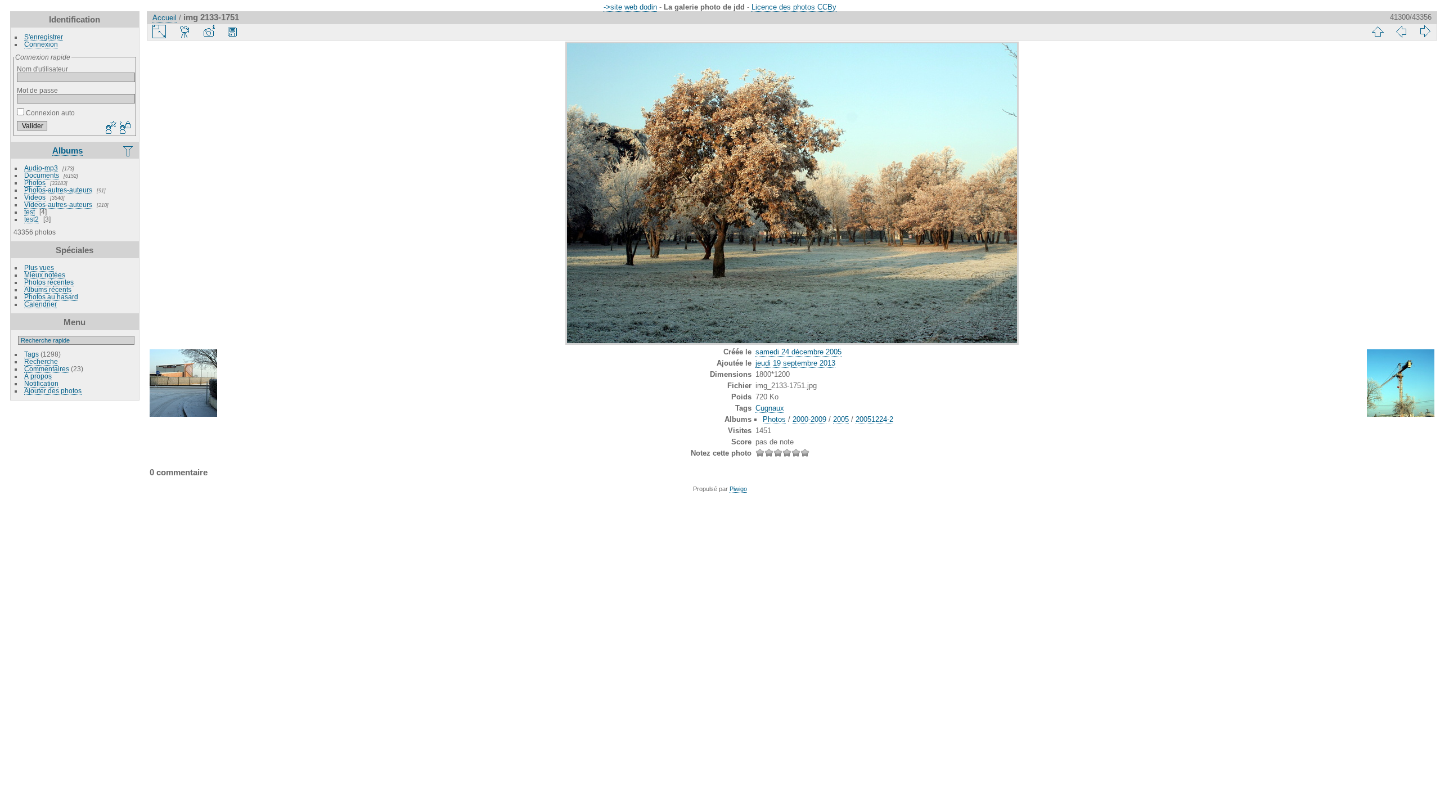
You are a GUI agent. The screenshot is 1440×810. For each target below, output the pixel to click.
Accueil (164, 18)
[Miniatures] (1377, 31)
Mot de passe (37, 90)
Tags (31, 354)
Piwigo (738, 488)
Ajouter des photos (53, 390)
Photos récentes (49, 282)
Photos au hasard (51, 296)
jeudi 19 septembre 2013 (795, 363)
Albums (67, 150)
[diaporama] (185, 31)
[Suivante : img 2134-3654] (1425, 31)
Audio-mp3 (41, 168)
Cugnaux (769, 408)
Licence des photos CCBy (794, 7)
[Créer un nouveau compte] (109, 128)
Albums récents (47, 289)
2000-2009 (809, 419)
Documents (41, 175)
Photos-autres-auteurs (58, 190)
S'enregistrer (43, 36)
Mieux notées (44, 274)
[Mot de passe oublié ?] (124, 128)
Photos (35, 182)
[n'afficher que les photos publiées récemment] (129, 150)
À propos (38, 376)
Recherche (41, 361)
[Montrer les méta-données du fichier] (208, 31)
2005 (841, 419)
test (29, 211)
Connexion (41, 44)
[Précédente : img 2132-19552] (1401, 31)
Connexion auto (49, 112)
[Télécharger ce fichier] (232, 31)
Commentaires (46, 368)
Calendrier (40, 304)
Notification (41, 383)
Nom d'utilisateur (42, 69)
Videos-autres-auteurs (58, 204)
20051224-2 (874, 419)
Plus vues (39, 267)
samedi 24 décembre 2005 (798, 352)
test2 (31, 219)
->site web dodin (630, 7)
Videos (35, 197)
